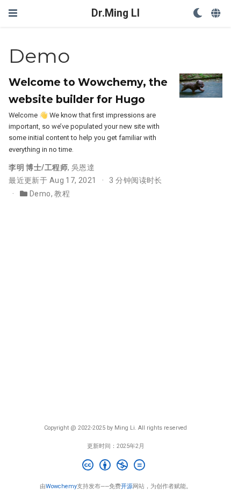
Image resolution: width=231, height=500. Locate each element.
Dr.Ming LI (115, 13)
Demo (40, 193)
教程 (62, 193)
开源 (127, 486)
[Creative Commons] (115, 466)
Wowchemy (61, 486)
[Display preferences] (198, 14)
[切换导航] (13, 13)
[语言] (216, 14)
